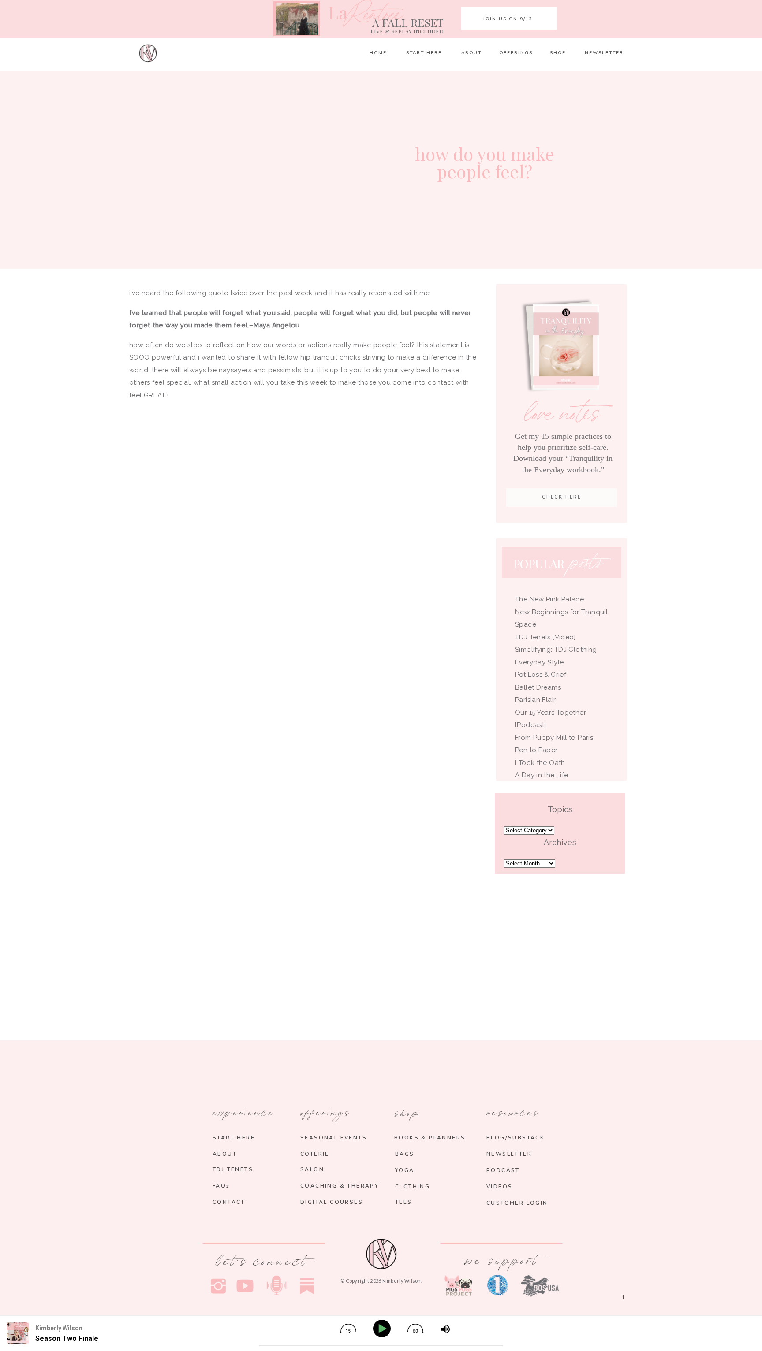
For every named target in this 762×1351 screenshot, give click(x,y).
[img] (348, 1328)
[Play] (383, 1328)
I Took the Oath (540, 763)
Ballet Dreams (538, 687)
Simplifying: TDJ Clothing (556, 649)
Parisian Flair (535, 700)
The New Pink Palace (549, 599)
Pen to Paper (536, 750)
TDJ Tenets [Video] (545, 637)
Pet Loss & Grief (541, 675)
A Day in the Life (541, 775)
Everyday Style (539, 662)
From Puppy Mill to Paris (554, 738)
